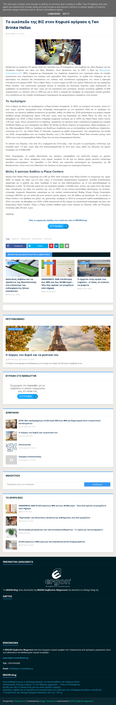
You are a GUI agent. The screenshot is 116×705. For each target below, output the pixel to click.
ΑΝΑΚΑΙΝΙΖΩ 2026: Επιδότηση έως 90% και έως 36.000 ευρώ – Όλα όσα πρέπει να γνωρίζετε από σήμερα (57, 283)
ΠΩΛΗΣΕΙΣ (48, 239)
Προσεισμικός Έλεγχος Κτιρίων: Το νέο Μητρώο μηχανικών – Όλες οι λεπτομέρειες (41, 684)
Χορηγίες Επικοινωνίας (30, 456)
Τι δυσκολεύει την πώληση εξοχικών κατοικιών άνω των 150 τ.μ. (33, 692)
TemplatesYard (19, 701)
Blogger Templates (47, 701)
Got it (66, 14)
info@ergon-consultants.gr (21, 668)
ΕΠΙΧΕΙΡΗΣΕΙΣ (37, 239)
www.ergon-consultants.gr (15, 658)
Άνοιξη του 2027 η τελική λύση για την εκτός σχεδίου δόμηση (31, 687)
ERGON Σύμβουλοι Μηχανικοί (81, 701)
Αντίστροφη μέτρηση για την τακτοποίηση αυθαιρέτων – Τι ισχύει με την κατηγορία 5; (61, 529)
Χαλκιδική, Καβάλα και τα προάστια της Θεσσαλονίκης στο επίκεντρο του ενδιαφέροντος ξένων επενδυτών (21, 285)
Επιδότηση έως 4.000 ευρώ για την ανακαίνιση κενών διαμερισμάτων (52, 541)
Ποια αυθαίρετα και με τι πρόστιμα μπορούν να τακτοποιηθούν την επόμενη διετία (41, 681)
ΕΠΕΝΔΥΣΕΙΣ (25, 239)
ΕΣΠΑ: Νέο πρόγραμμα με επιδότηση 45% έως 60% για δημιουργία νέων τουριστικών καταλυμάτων (60, 422)
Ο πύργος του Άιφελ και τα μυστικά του (32, 355)
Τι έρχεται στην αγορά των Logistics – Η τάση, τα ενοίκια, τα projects (93, 282)
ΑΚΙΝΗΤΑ (15, 239)
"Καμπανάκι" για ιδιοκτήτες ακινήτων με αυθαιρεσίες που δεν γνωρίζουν (54, 517)
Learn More (54, 14)
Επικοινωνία (25, 444)
